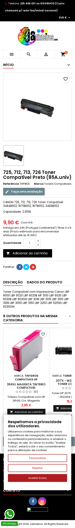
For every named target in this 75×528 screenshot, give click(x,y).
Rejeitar (37, 468)
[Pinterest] (33, 267)
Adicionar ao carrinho (27, 253)
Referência (11, 184)
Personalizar (37, 458)
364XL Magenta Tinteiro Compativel (26, 386)
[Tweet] (26, 267)
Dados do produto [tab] (44, 282)
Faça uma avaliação (27, 191)
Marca (39, 184)
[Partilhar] (19, 267)
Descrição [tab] (13, 282)
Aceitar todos (37, 478)
